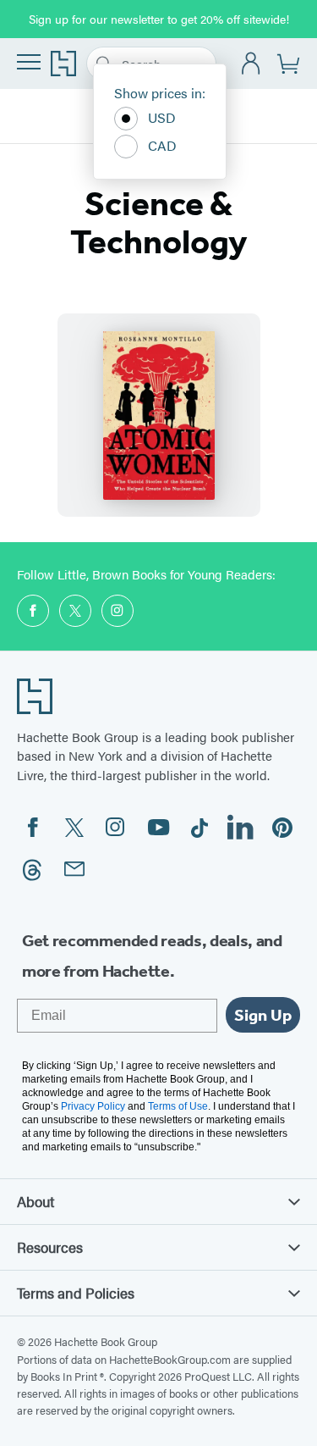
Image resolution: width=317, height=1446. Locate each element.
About (35, 1201)
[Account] (251, 64)
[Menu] (29, 61)
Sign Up (263, 1015)
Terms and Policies (75, 1293)
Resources (50, 1247)
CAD (162, 145)
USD (162, 117)
